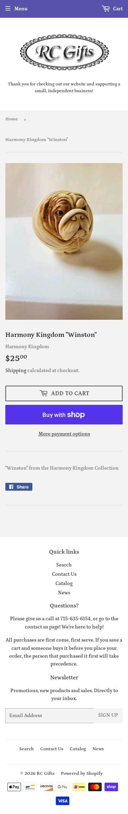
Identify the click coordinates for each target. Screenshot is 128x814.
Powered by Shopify (82, 773)
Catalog (64, 583)
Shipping (15, 371)
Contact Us (64, 574)
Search (64, 565)
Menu (20, 9)
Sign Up (108, 715)
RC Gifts (45, 773)
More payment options (64, 434)
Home (11, 119)
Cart (117, 9)
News (64, 593)
